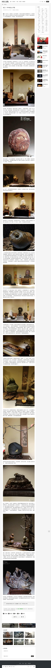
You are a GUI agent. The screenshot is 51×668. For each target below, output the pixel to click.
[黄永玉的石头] (39, 56)
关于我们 (20, 1)
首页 (10, 1)
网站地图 (29, 663)
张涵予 (43, 20)
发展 (42, 13)
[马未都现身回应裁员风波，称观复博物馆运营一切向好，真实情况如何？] (39, 80)
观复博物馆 (39, 29)
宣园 (46, 16)
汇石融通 (16, 603)
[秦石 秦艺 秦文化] (39, 61)
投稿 (47, 1)
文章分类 (13, 1)
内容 (46, 10)
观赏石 (24, 613)
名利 (46, 14)
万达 (39, 8)
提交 (32, 656)
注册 (44, 1)
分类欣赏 (43, 11)
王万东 (39, 26)
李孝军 (43, 23)
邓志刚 (39, 30)
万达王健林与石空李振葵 (41, 42)
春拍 (39, 23)
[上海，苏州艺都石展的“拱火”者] (39, 75)
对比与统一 (46, 17)
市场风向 (16, 632)
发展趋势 (46, 13)
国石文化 (43, 16)
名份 (42, 14)
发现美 (39, 14)
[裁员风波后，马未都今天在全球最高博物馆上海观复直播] (39, 71)
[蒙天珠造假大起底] (39, 85)
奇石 (15, 613)
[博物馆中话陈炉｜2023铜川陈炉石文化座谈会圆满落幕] (39, 52)
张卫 (20, 603)
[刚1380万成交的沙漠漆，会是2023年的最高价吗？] (39, 66)
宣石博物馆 (39, 17)
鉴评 (42, 30)
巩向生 (39, 20)
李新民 (46, 23)
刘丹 (46, 11)
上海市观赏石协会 (43, 8)
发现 (17, 1)
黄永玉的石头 (45, 55)
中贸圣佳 (46, 8)
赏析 (46, 29)
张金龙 (46, 20)
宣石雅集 (43, 17)
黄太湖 (43, 32)
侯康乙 (43, 10)
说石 (42, 29)
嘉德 (39, 16)
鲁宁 (39, 32)
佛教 (39, 10)
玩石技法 (27, 632)
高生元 (46, 30)
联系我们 (23, 1)
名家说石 (11, 613)
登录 (42, 1)
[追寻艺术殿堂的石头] (39, 47)
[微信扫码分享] (10, 667)
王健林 (43, 26)
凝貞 (39, 11)
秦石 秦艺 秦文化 (45, 60)
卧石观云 (39, 13)
